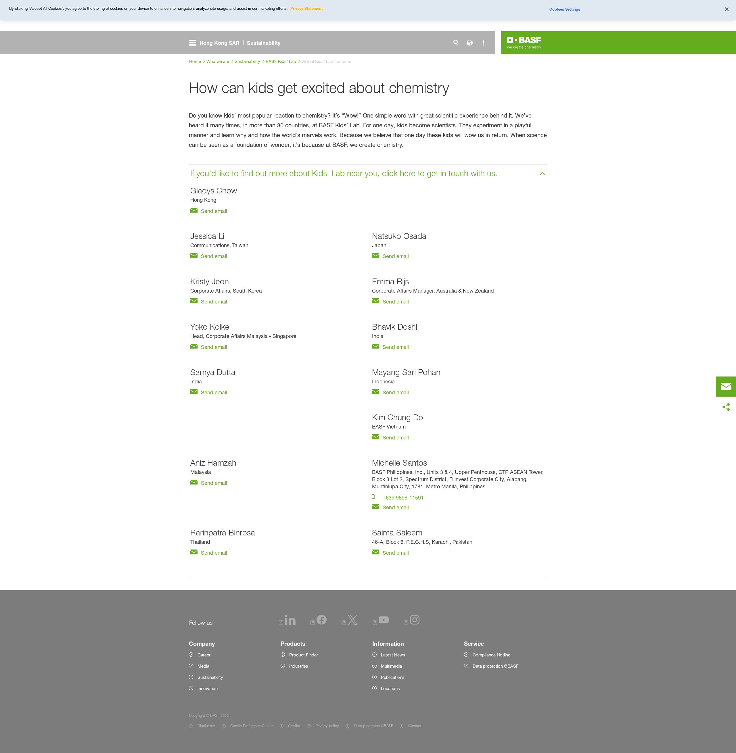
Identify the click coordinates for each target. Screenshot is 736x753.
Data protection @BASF (373, 725)
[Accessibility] (483, 43)
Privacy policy (327, 725)
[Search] (455, 43)
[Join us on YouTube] (380, 623)
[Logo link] (524, 43)
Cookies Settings (564, 9)
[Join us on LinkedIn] (287, 623)
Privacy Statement (306, 8)
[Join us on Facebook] (318, 623)
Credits (294, 725)
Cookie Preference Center (251, 725)
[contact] (726, 386)
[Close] (726, 9)
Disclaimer (206, 725)
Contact (414, 725)
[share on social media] (726, 407)
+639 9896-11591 (402, 497)
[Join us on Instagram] (411, 623)
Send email (213, 211)
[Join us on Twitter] (349, 623)
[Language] (469, 43)
